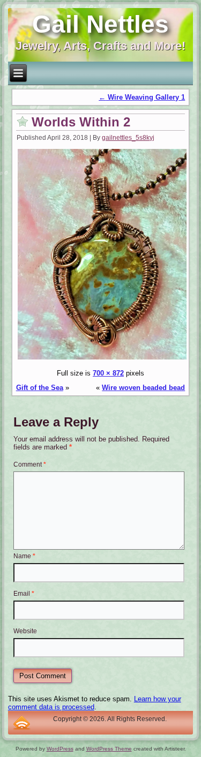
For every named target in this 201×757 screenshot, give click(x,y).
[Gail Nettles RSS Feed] (21, 722)
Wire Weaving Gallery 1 (142, 97)
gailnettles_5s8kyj (128, 137)
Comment (29, 464)
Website (25, 631)
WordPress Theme (109, 749)
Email (23, 593)
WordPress (60, 749)
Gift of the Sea (39, 388)
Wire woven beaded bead (143, 388)
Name (24, 556)
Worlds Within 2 (81, 122)
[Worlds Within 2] (102, 359)
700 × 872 (108, 373)
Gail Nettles (100, 24)
